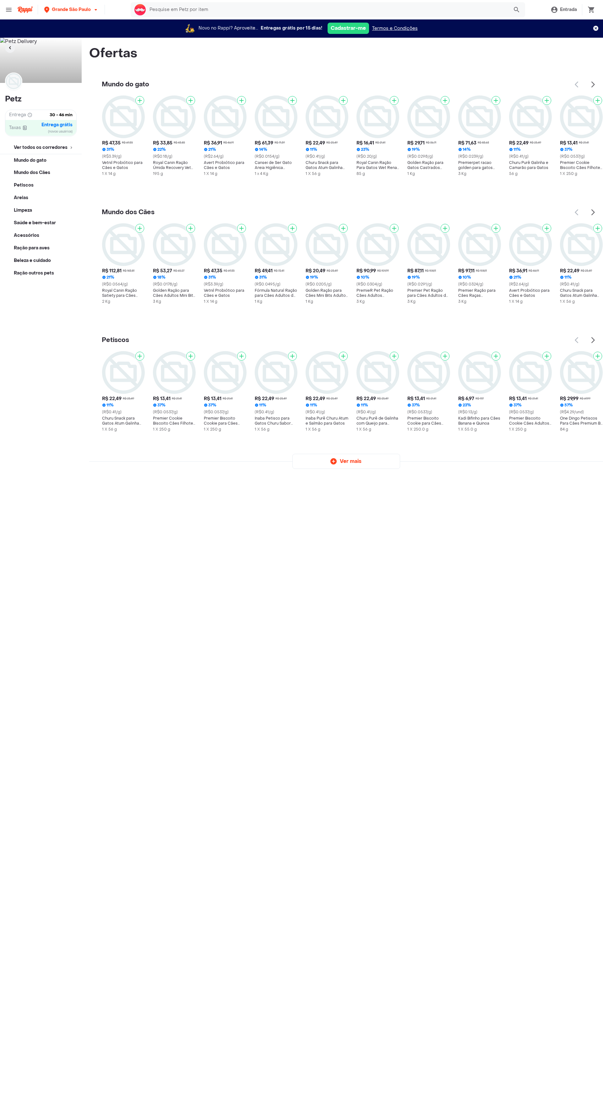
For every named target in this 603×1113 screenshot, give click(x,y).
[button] (71, 9)
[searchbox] (327, 9)
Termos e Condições (395, 28)
